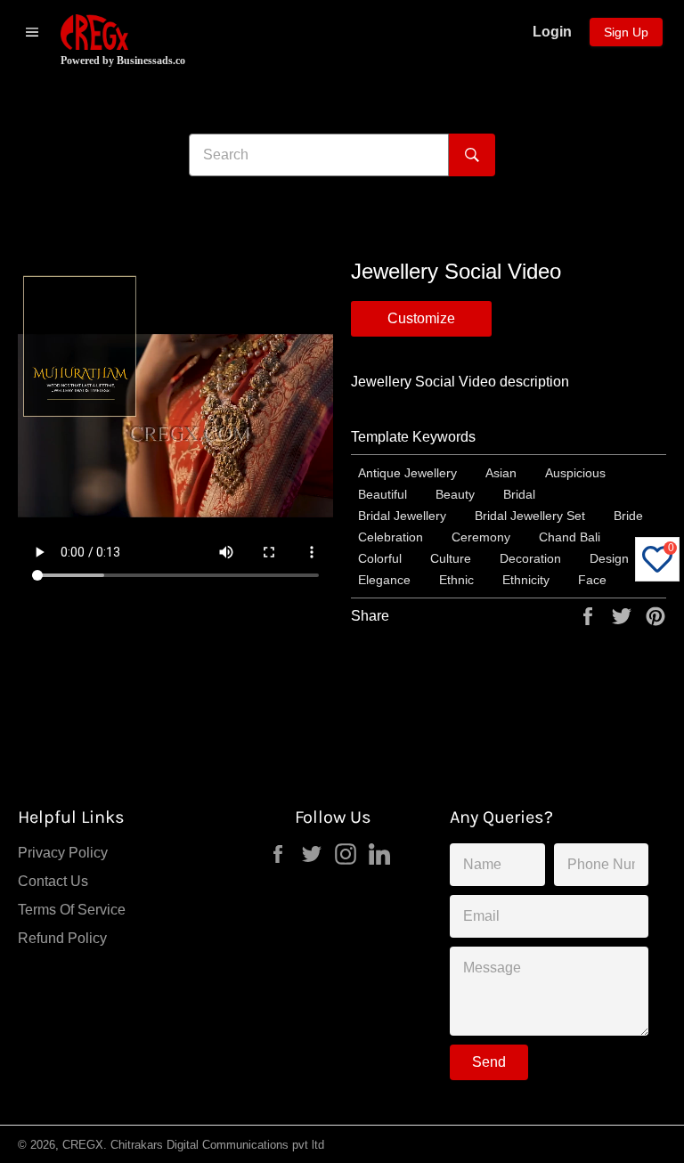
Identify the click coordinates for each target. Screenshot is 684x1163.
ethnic (456, 580)
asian (501, 473)
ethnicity (526, 580)
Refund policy (62, 938)
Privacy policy (63, 852)
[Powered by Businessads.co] (94, 32)
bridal (519, 494)
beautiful (382, 494)
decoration (530, 558)
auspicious (575, 473)
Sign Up (626, 32)
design (609, 558)
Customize (421, 318)
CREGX (82, 1144)
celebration (390, 537)
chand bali (569, 537)
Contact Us (53, 881)
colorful (380, 558)
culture (450, 558)
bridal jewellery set (530, 515)
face (592, 580)
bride (628, 515)
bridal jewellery (402, 515)
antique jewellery (407, 473)
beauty (455, 494)
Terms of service (72, 909)
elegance (384, 580)
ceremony (481, 537)
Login (552, 31)
